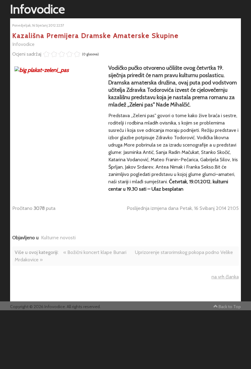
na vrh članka (225, 277)
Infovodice (23, 44)
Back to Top (230, 306)
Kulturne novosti (58, 237)
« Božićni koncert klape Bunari (94, 252)
